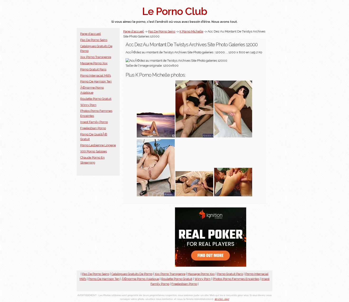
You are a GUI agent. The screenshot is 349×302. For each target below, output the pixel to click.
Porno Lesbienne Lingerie (98, 145)
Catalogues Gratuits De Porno (131, 274)
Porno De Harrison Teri (96, 81)
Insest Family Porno (94, 122)
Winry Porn (88, 105)
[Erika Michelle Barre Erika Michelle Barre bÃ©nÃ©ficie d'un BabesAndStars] (156, 136)
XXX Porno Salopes (93, 151)
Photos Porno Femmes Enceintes (236, 279)
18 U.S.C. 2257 (222, 299)
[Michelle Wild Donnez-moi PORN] (233, 195)
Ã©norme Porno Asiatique (140, 279)
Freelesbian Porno (93, 128)
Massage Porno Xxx (94, 63)
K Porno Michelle (191, 31)
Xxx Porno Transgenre (95, 57)
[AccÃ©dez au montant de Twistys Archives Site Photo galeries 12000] (194, 195)
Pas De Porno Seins (93, 40)
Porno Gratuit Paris (93, 69)
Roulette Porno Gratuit (95, 99)
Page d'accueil (90, 34)
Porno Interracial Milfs (95, 75)
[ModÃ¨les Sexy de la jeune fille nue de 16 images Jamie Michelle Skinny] (233, 136)
